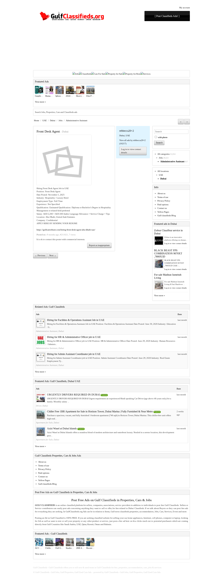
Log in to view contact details (131, 151)
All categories (163, 154)
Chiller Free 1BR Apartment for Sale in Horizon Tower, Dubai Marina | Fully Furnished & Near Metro (100, 411)
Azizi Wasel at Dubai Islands (62, 428)
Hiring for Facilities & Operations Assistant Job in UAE (75, 320)
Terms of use (162, 197)
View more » (40, 102)
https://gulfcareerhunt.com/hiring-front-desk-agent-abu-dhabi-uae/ (66, 229)
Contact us (162, 208)
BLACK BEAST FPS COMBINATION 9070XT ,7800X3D (168, 253)
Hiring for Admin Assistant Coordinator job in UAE (74, 354)
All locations (163, 171)
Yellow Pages (163, 212)
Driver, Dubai (42, 405)
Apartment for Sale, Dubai (47, 422)
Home (36, 120)
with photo (162, 137)
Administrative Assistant (76, 120)
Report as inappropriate (99, 245)
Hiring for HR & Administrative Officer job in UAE (74, 337)
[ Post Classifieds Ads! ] (167, 16)
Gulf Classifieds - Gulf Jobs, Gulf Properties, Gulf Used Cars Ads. (63, 572)
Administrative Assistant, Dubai (50, 331)
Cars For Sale (99, 74)
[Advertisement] (111, 46)
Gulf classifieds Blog (166, 215)
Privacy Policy (163, 201)
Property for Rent (133, 74)
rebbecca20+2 (126, 130)
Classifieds (86, 74)
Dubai (52, 120)
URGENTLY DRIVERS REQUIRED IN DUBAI (73, 394)
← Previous (40, 255)
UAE (44, 120)
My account (184, 7)
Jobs (77, 74)
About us (161, 193)
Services (147, 74)
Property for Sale (115, 74)
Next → (52, 255)
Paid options (162, 204)
